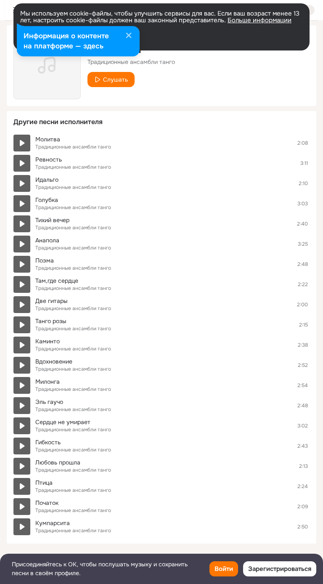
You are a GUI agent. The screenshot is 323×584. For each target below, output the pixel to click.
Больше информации (259, 20)
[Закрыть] (128, 36)
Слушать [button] (115, 79)
